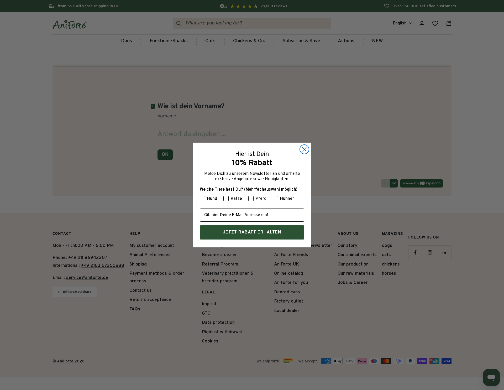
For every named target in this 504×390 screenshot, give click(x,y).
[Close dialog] (304, 149)
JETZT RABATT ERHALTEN (252, 232)
